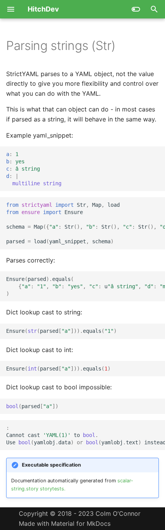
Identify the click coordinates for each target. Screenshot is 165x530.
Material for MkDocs (81, 523)
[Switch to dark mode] (136, 9)
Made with (79, 518)
